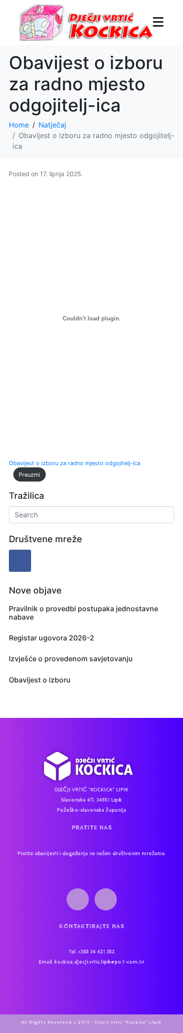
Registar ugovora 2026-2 (51, 637)
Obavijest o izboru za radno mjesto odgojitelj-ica (74, 463)
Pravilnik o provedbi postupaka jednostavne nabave (83, 612)
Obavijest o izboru (40, 679)
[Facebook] (20, 561)
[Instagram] (106, 899)
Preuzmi (29, 474)
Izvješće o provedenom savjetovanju (71, 658)
